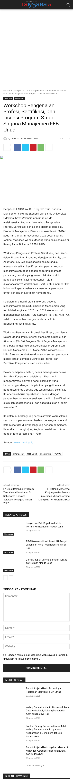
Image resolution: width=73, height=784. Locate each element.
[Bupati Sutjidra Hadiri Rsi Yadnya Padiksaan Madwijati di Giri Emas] (13, 694)
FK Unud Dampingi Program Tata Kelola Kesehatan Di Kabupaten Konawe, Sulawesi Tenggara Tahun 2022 (18, 496)
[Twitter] (25, 147)
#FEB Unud (32, 454)
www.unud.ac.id (23, 442)
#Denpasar (18, 454)
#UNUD (57, 454)
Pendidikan (19, 98)
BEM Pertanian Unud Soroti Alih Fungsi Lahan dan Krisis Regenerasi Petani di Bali (46, 544)
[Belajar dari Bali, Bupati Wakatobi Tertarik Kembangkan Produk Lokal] (13, 529)
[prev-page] (5, 577)
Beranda (7, 90)
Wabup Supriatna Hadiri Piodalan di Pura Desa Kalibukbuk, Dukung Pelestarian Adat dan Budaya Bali (47, 710)
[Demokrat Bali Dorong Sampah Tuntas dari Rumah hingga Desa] (13, 565)
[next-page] (11, 577)
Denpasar (19, 90)
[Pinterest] (33, 147)
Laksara (15, 138)
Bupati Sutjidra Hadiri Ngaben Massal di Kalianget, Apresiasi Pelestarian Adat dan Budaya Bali (47, 750)
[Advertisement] (36, 47)
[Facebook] (17, 147)
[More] (48, 147)
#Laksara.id (45, 454)
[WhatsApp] (41, 147)
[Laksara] (5, 138)
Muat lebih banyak (35, 765)
